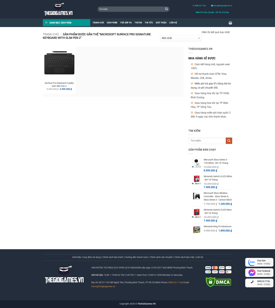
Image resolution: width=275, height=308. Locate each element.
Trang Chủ (98, 22)
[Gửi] (166, 9)
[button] (230, 22)
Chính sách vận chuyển (161, 257)
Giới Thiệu (161, 22)
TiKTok (138, 22)
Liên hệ (199, 257)
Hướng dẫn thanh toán (136, 257)
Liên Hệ (173, 22)
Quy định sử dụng (92, 257)
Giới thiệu (76, 257)
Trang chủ (51, 34)
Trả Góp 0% (126, 22)
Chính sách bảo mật (184, 257)
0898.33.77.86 (200, 6)
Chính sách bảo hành (112, 257)
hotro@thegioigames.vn (103, 286)
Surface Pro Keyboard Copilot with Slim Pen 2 (59, 84)
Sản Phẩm (112, 22)
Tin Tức (149, 22)
